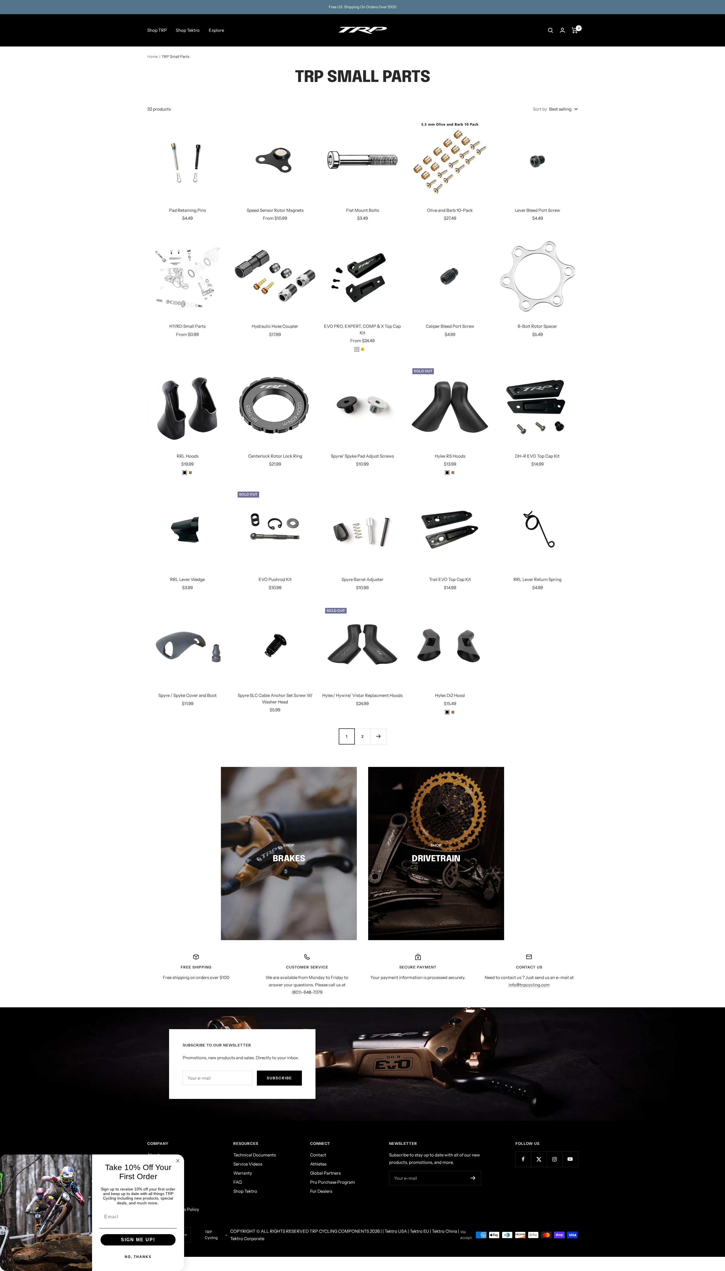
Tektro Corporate (247, 1238)
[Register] (473, 1178)
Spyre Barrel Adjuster (362, 579)
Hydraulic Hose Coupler (275, 326)
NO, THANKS (138, 1257)
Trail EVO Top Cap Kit (450, 579)
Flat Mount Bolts (362, 210)
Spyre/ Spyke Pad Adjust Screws (362, 456)
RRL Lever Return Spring (537, 579)
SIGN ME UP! (138, 1239)
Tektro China (444, 1231)
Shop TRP (157, 30)
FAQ (237, 1182)
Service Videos (247, 1164)
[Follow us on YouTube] (570, 1159)
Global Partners (325, 1173)
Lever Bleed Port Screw (537, 210)
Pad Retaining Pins (187, 210)
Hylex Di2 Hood (450, 695)
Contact (318, 1155)
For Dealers (321, 1191)
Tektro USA (396, 1231)
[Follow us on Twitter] (539, 1159)
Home (152, 56)
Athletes (318, 1164)
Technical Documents (254, 1155)
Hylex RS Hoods (450, 456)
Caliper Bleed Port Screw (450, 326)
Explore (216, 30)
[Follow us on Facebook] (523, 1159)
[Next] (378, 736)
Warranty (242, 1173)
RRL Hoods (188, 456)
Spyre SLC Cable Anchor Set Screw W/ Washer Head (275, 699)
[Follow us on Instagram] (554, 1159)
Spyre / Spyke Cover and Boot (187, 695)
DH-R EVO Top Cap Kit (537, 456)
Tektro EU (419, 1231)
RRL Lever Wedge (187, 579)
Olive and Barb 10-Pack (450, 210)
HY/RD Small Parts (187, 326)
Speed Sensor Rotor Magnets (275, 210)
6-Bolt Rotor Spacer (537, 326)
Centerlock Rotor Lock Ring (275, 456)
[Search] (550, 30)
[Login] (562, 30)
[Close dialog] (177, 1160)
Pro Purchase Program (332, 1182)
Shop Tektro (188, 30)
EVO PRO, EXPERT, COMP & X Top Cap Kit (362, 329)
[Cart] (575, 30)
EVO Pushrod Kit (275, 579)
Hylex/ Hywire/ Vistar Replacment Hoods (362, 695)
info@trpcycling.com (529, 984)
